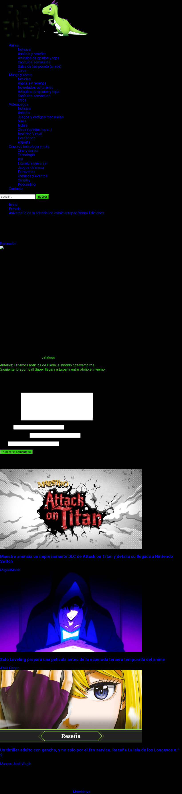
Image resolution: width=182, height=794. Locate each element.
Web (3, 443)
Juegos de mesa (31, 167)
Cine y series (28, 151)
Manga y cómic (20, 75)
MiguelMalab (10, 570)
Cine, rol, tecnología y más (29, 146)
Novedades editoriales (35, 87)
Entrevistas (26, 172)
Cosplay (24, 180)
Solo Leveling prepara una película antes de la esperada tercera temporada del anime (82, 659)
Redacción (8, 244)
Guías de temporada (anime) (39, 66)
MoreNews (81, 792)
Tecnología (26, 155)
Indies (23, 125)
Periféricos (26, 138)
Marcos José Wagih (16, 764)
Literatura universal (32, 163)
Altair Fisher (10, 668)
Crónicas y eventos (32, 176)
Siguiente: (52, 369)
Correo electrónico (14, 435)
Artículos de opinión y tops (38, 58)
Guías (22, 121)
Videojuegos (18, 104)
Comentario (10, 419)
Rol (20, 159)
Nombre (6, 427)
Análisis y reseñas (32, 54)
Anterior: (47, 365)
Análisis (24, 113)
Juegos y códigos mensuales (41, 117)
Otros (22, 71)
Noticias (24, 49)
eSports (24, 142)
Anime (14, 45)
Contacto (16, 189)
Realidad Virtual (30, 134)
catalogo (48, 357)
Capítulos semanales (34, 62)
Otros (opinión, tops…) (35, 130)
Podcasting (27, 184)
